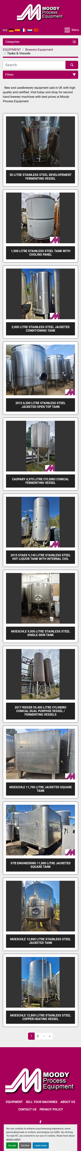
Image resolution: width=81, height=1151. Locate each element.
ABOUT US (67, 1102)
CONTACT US (27, 1109)
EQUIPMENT (14, 1102)
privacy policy (13, 1139)
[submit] (72, 65)
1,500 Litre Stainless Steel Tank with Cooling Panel (40, 252)
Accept (12, 1145)
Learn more (41, 1145)
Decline (25, 1145)
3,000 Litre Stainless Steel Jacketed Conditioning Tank (40, 328)
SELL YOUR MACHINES (41, 1102)
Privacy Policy (51, 1109)
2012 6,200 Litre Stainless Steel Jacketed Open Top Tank (40, 404)
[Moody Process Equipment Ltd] (40, 1080)
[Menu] (67, 30)
